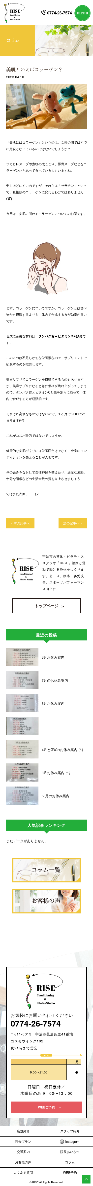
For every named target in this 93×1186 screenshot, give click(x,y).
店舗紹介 (23, 1131)
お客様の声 (23, 1162)
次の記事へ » (72, 523)
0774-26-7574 (59, 12)
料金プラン (23, 1141)
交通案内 (23, 1151)
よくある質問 (23, 1172)
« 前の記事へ (20, 523)
